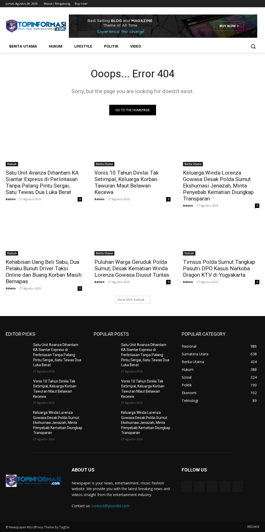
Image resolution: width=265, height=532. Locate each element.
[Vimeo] (249, 4)
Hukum (12, 164)
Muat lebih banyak (131, 299)
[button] (253, 46)
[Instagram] (235, 4)
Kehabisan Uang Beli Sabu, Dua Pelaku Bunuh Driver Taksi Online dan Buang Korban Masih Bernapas (44, 271)
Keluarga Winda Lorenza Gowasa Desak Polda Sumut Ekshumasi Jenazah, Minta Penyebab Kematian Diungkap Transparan (218, 186)
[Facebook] (228, 4)
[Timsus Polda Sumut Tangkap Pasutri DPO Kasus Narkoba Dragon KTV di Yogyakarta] (221, 236)
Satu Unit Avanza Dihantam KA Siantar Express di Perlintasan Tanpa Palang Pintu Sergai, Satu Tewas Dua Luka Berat (42, 182)
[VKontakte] (238, 487)
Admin (11, 199)
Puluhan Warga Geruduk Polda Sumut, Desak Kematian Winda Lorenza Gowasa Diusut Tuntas (131, 268)
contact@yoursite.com (110, 505)
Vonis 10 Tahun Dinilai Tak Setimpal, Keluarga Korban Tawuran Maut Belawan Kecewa (126, 182)
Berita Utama (104, 164)
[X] (242, 4)
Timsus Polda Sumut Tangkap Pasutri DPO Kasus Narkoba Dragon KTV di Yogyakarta (219, 268)
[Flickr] (212, 487)
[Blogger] (187, 487)
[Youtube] (256, 4)
